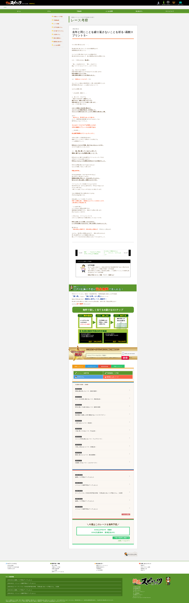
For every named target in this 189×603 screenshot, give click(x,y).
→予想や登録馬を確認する (121, 537)
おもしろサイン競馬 (145, 567)
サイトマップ (137, 596)
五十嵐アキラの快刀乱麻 (13, 567)
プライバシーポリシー (139, 591)
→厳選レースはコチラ (123, 540)
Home (5, 7)
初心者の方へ (139, 11)
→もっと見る (125, 514)
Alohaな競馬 (10, 565)
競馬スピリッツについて (102, 565)
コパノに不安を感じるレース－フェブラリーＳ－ (89, 438)
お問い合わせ (137, 590)
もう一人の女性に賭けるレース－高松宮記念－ (88, 398)
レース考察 (54, 570)
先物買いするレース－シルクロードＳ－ (86, 461)
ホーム (19, 11)
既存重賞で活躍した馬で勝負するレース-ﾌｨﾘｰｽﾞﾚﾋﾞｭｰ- (90, 414)
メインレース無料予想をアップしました (86, 485)
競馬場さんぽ (144, 568)
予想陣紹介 (99, 568)
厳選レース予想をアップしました (84, 477)
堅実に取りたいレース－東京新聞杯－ (86, 453)
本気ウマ (143, 570)
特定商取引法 (137, 588)
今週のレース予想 (56, 567)
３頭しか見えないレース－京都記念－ (86, 445)
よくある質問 (109, 11)
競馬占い (143, 565)
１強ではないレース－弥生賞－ (84, 422)
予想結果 (79, 11)
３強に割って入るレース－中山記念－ (86, 430)
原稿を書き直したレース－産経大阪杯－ (86, 390)
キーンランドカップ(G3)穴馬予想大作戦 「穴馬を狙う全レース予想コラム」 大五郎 (98, 493)
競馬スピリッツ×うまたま (58, 571)
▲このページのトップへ (130, 554)
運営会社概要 (137, 587)
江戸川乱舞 (91, 265)
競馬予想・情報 (56, 563)
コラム (49, 11)
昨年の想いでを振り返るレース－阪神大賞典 (87, 406)
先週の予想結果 (55, 568)
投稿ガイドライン (138, 594)
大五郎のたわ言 (11, 568)
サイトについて (170, 11)
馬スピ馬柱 (54, 565)
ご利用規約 (137, 593)
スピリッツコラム (12, 563)
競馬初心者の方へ (100, 567)
